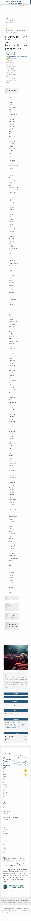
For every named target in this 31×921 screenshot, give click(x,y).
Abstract (13, 90)
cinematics (7, 722)
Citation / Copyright (14, 625)
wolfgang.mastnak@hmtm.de (16, 57)
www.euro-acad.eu (9, 891)
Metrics (13, 598)
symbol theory (21, 726)
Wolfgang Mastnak (10, 54)
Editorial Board (14, 764)
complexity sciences (16, 722)
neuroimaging (8, 724)
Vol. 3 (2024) (9, 21)
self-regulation (13, 726)
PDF (16, 694)
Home (7, 19)
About (14, 760)
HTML (17, 697)
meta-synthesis (17, 724)
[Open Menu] (2, 2)
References (13, 607)
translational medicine (10, 727)
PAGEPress (6, 841)
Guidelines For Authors (20, 767)
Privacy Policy (21, 918)
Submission (20, 762)
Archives (14, 19)
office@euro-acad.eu (22, 902)
